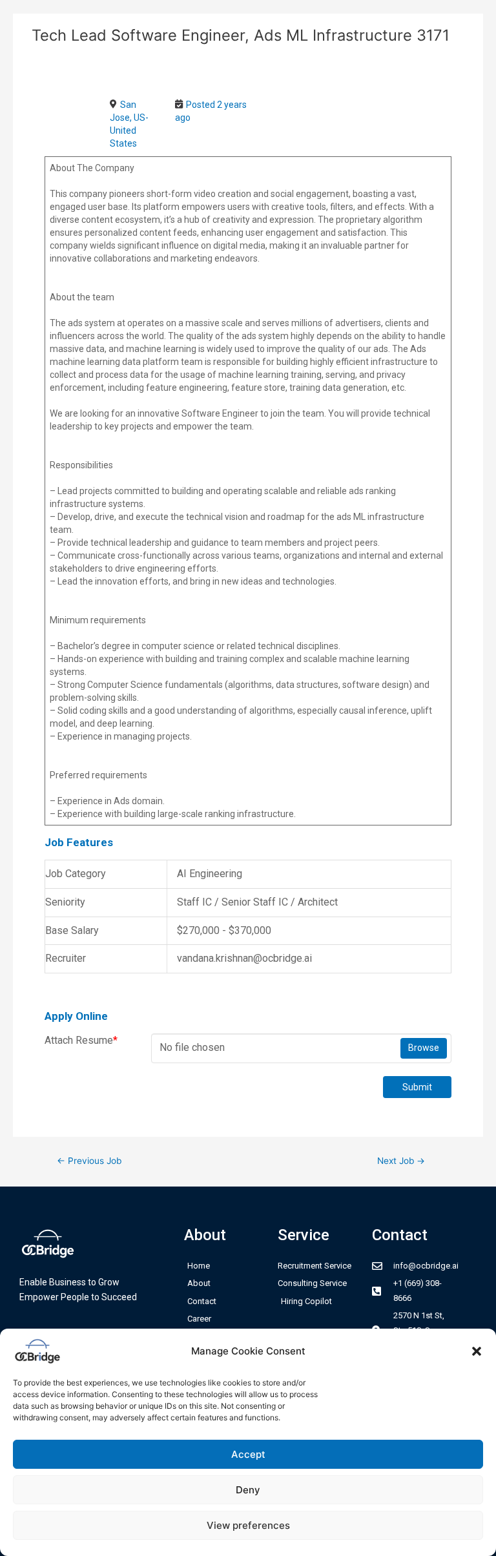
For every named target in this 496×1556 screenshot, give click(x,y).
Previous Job (89, 1161)
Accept (248, 1454)
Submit (417, 1087)
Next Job (401, 1161)
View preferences (248, 1525)
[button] (476, 1351)
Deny (248, 1490)
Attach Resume (81, 1040)
